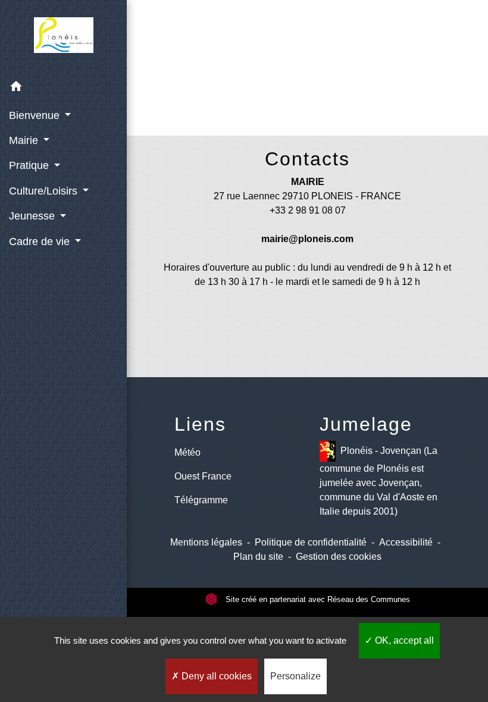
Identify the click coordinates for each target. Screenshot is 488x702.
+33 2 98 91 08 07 (308, 210)
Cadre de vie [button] (41, 241)
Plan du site (258, 556)
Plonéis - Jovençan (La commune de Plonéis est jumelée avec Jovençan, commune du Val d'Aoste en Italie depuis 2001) (378, 481)
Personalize (295, 676)
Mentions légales (206, 542)
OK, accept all (403, 640)
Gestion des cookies (338, 556)
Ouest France (203, 476)
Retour (310, 82)
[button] (63, 88)
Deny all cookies (215, 676)
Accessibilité (406, 542)
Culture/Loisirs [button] (44, 191)
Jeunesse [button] (33, 216)
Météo (187, 452)
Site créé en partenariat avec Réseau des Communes (316, 599)
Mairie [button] (25, 140)
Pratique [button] (30, 165)
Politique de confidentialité (311, 542)
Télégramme (201, 500)
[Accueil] (63, 37)
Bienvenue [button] (35, 115)
